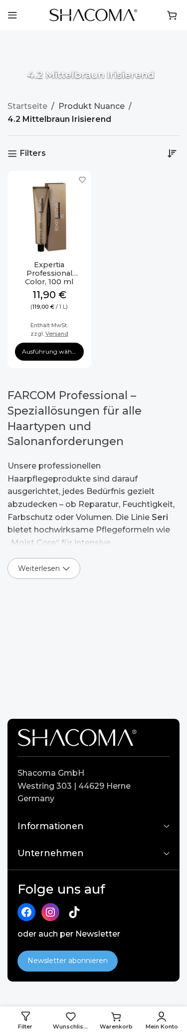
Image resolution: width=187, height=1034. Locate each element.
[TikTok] (74, 912)
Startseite (27, 106)
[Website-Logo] (94, 14)
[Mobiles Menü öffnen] (12, 15)
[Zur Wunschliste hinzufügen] (82, 179)
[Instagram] (50, 912)
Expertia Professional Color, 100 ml (49, 273)
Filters (33, 153)
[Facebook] (26, 912)
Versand (56, 333)
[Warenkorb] (172, 15)
